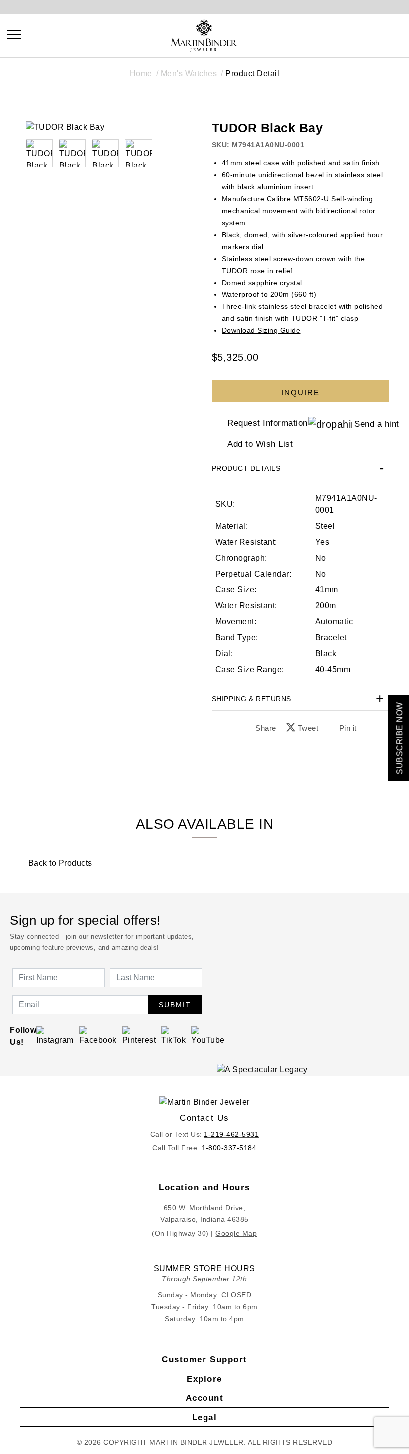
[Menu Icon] (14, 34)
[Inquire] (300, 386)
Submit (175, 1005)
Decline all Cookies (136, 793)
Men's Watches (189, 73)
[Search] (352, 34)
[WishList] (374, 34)
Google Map (236, 1233)
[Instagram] (55, 1036)
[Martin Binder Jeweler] (205, 1102)
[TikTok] (173, 1036)
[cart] (397, 34)
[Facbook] (98, 1036)
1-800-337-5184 (229, 1148)
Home (141, 73)
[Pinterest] (139, 1036)
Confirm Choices (204, 793)
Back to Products (59, 863)
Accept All (272, 793)
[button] (72, 153)
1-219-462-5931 (231, 1134)
